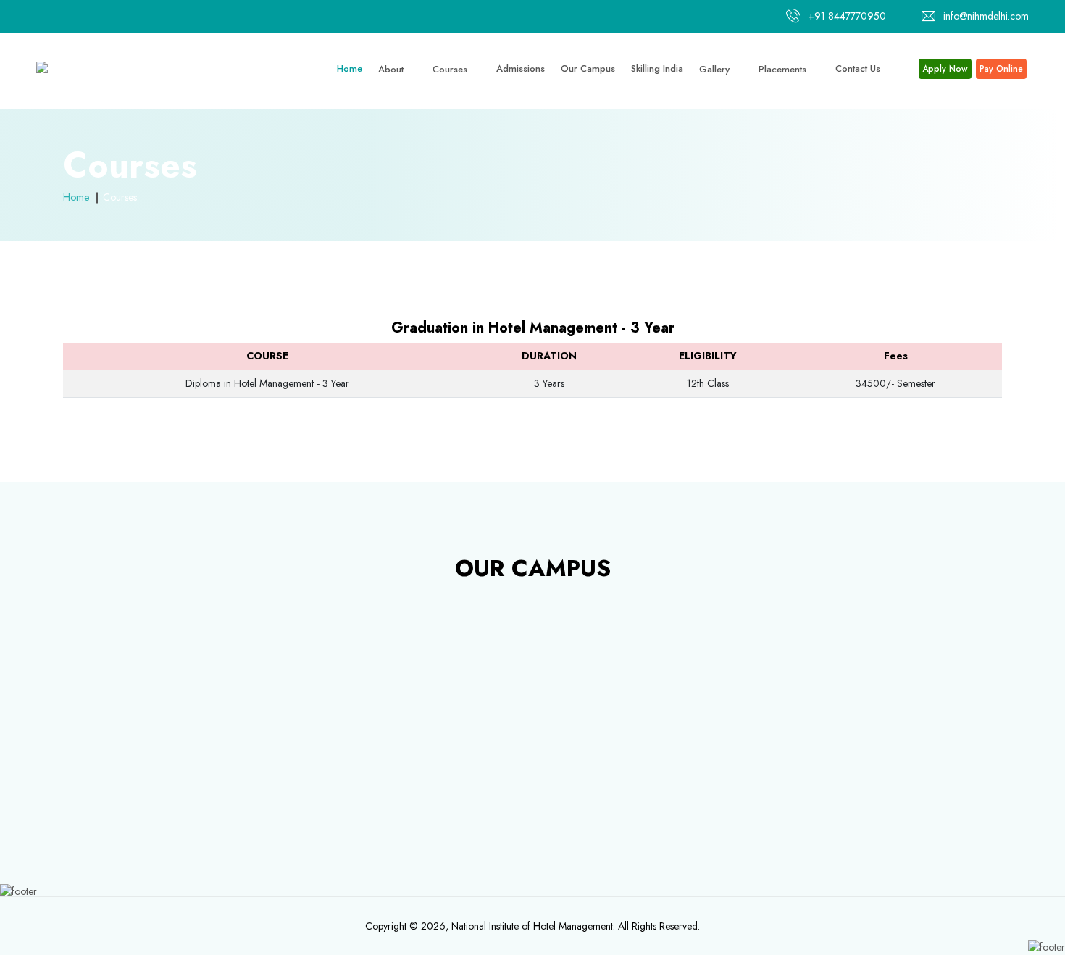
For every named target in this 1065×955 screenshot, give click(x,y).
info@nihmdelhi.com (986, 16)
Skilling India (657, 68)
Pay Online (1001, 68)
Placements (784, 69)
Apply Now (945, 68)
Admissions (520, 68)
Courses (451, 69)
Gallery (715, 69)
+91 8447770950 (847, 16)
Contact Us (857, 68)
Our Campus (588, 68)
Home (349, 68)
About (392, 69)
